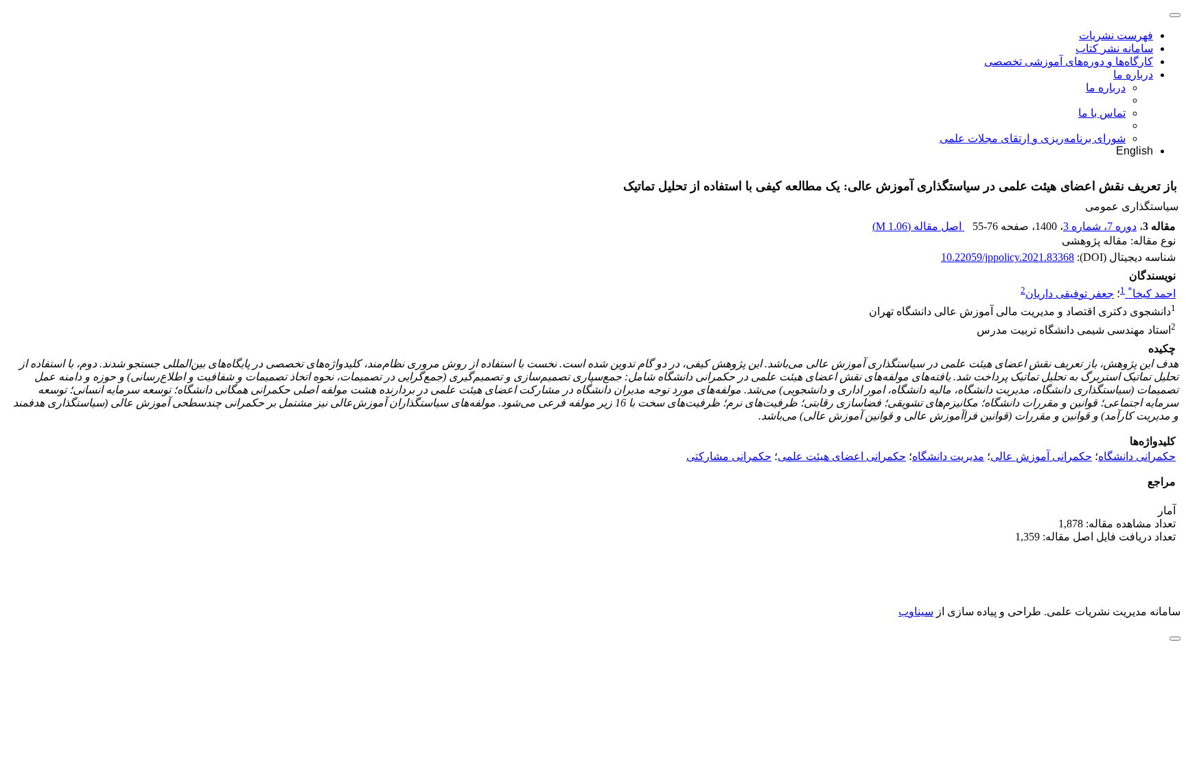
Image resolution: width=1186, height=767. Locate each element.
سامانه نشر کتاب (1114, 48)
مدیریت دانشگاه (948, 456)
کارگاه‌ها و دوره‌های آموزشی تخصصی (1068, 61)
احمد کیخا (1152, 293)
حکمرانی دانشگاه (1137, 456)
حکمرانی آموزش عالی (1041, 456)
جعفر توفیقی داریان (1069, 293)
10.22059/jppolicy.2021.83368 (1007, 257)
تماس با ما (1102, 113)
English (1134, 151)
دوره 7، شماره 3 (1100, 226)
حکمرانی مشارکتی (728, 456)
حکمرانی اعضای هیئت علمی (842, 456)
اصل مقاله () (918, 226)
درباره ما (1133, 74)
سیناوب (915, 611)
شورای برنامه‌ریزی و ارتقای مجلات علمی (1033, 138)
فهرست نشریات (1116, 35)
